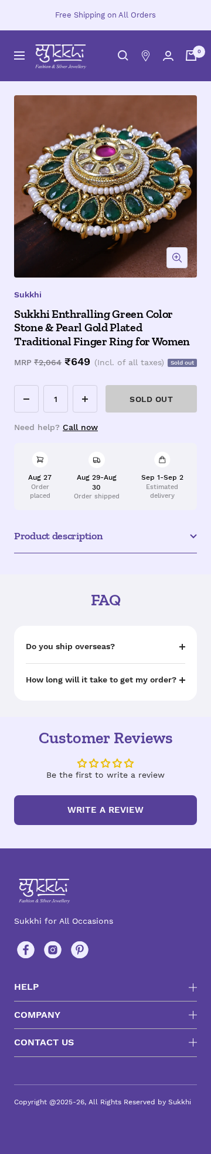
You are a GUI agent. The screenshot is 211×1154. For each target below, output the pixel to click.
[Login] (168, 56)
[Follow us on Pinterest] (79, 950)
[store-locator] (145, 55)
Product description (58, 535)
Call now (80, 427)
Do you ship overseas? (70, 646)
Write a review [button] (105, 810)
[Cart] (191, 55)
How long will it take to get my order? (101, 679)
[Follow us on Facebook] (26, 950)
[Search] (123, 55)
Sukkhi (28, 294)
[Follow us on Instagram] (52, 950)
